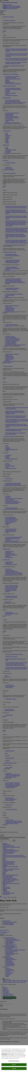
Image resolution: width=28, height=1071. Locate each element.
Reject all (14, 1064)
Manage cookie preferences (14, 1060)
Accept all (14, 1068)
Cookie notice (4, 1054)
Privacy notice (11, 1054)
